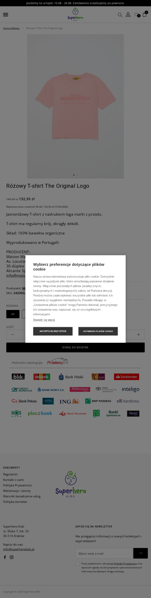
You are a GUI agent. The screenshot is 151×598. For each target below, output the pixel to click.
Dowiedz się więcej (44, 319)
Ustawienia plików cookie (98, 331)
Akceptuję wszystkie (53, 331)
